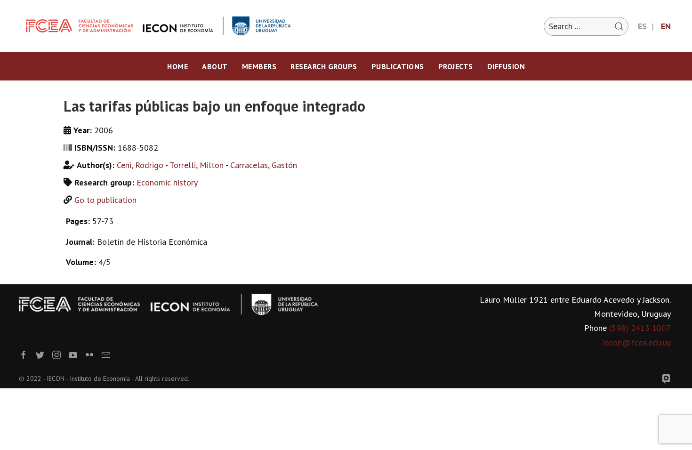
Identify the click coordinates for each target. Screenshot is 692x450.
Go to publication (105, 199)
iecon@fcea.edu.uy (637, 342)
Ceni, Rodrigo (140, 165)
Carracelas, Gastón (263, 165)
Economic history (167, 182)
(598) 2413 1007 (640, 327)
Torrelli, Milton (196, 165)
